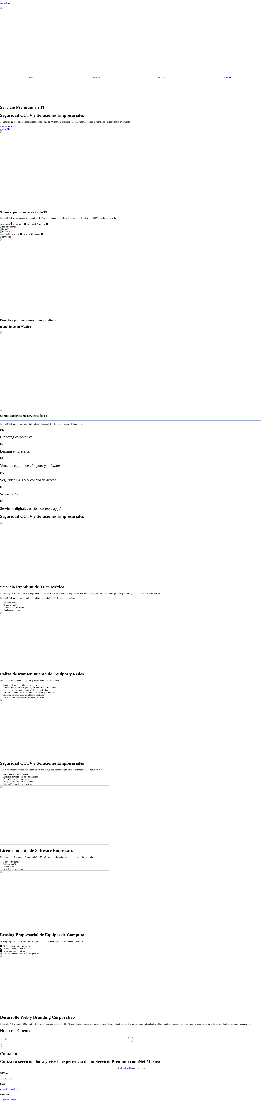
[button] (130, 1044)
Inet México (5, 3)
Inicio (31, 77)
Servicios (96, 77)
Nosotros (162, 77)
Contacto (228, 77)
